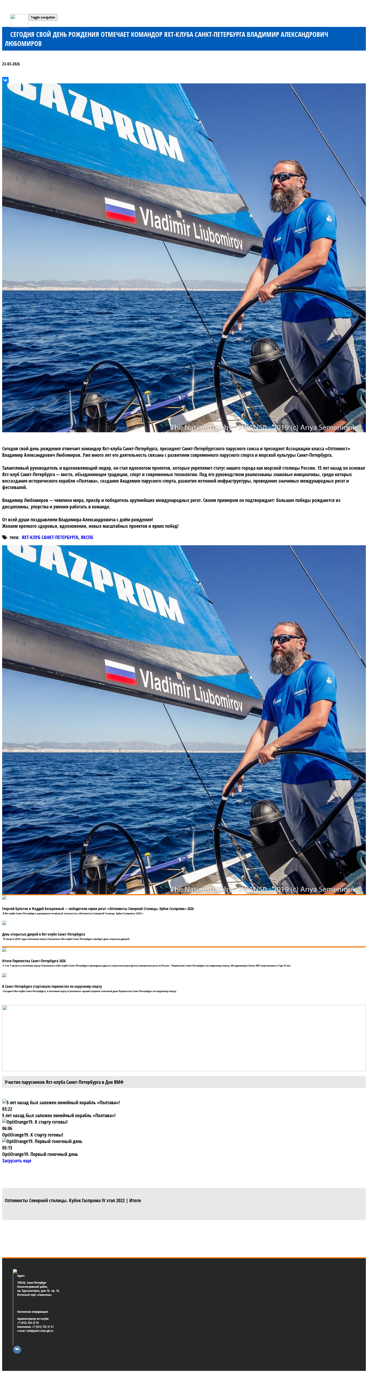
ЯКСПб (87, 537)
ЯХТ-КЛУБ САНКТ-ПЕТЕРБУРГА (50, 537)
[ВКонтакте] (5, 80)
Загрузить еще (16, 1160)
